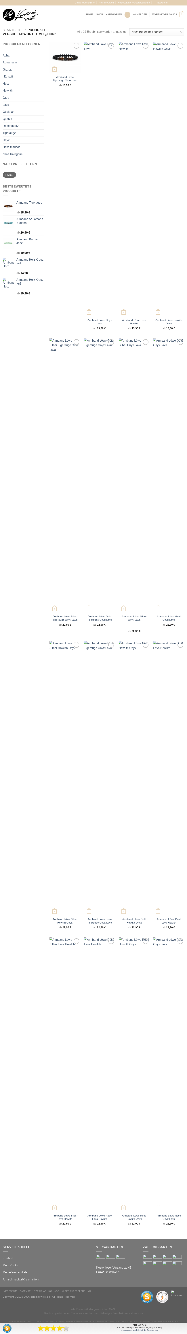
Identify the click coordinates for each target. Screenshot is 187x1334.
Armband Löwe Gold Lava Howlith (169, 921)
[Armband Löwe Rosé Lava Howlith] (99, 1074)
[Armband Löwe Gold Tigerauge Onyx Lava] (99, 475)
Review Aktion (106, 2)
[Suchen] (127, 15)
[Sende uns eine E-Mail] (182, 2)
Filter (9, 175)
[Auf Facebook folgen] (172, 2)
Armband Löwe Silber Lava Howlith (65, 1217)
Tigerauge (9, 133)
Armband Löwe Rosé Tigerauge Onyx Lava (99, 921)
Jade (6, 97)
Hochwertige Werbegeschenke (134, 2)
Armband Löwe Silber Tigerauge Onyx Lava (65, 618)
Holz (6, 83)
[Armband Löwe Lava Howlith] (134, 179)
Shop (99, 14)
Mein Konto (10, 1265)
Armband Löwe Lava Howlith (134, 322)
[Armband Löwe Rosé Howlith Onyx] (134, 1074)
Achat (6, 55)
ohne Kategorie (13, 154)
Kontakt (8, 1258)
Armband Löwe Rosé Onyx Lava (169, 1217)
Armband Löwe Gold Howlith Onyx (134, 921)
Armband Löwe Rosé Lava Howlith (99, 1217)
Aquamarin (10, 62)
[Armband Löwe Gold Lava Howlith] (168, 778)
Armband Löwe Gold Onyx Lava (169, 618)
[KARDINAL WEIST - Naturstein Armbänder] (21, 15)
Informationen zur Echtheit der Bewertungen (139, 1330)
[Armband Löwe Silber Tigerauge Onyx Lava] (65, 475)
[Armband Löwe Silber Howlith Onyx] (65, 778)
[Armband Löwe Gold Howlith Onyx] (134, 778)
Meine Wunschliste (85, 2)
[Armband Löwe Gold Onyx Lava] (168, 475)
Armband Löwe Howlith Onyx (168, 322)
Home (90, 14)
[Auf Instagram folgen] (175, 2)
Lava (6, 104)
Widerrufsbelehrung (76, 1291)
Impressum (10, 1291)
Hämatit (8, 76)
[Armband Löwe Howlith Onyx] (168, 179)
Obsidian (8, 111)
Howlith (8, 90)
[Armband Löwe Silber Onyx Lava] (134, 475)
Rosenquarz (11, 125)
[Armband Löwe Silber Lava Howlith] (65, 1074)
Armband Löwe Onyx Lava (99, 322)
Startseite (13, 30)
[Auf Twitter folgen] (179, 2)
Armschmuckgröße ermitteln (21, 1279)
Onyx (6, 140)
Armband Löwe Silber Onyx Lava (134, 618)
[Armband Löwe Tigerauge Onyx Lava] (65, 57)
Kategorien (114, 14)
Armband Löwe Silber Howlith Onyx (65, 921)
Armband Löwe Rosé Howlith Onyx (134, 1217)
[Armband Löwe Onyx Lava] (99, 179)
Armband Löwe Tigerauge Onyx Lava (65, 78)
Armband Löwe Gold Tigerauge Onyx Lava (99, 618)
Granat (7, 69)
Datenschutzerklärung (36, 1291)
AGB (56, 1291)
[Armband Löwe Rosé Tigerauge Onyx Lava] (99, 778)
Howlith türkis (11, 147)
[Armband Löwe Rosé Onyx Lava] (168, 1074)
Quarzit (7, 118)
